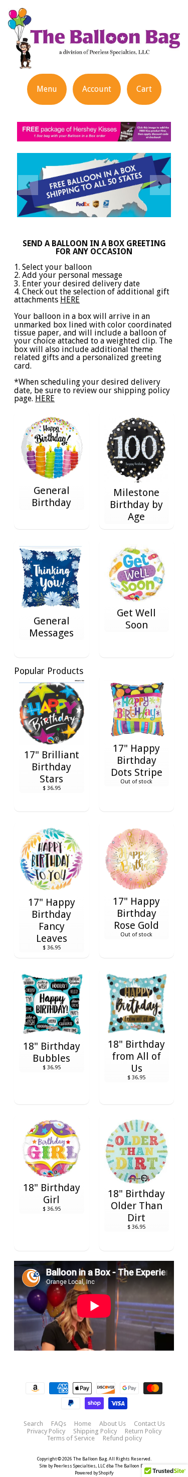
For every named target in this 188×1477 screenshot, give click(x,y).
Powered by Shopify (94, 1472)
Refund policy (122, 1438)
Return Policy (143, 1431)
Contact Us (149, 1423)
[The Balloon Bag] (94, 55)
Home (82, 1423)
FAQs (58, 1423)
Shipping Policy (95, 1431)
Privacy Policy (46, 1431)
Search (33, 1423)
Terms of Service (71, 1438)
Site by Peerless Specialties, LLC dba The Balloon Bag (94, 1465)
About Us (112, 1423)
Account (96, 89)
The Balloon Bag (90, 1458)
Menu (47, 89)
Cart (144, 89)
